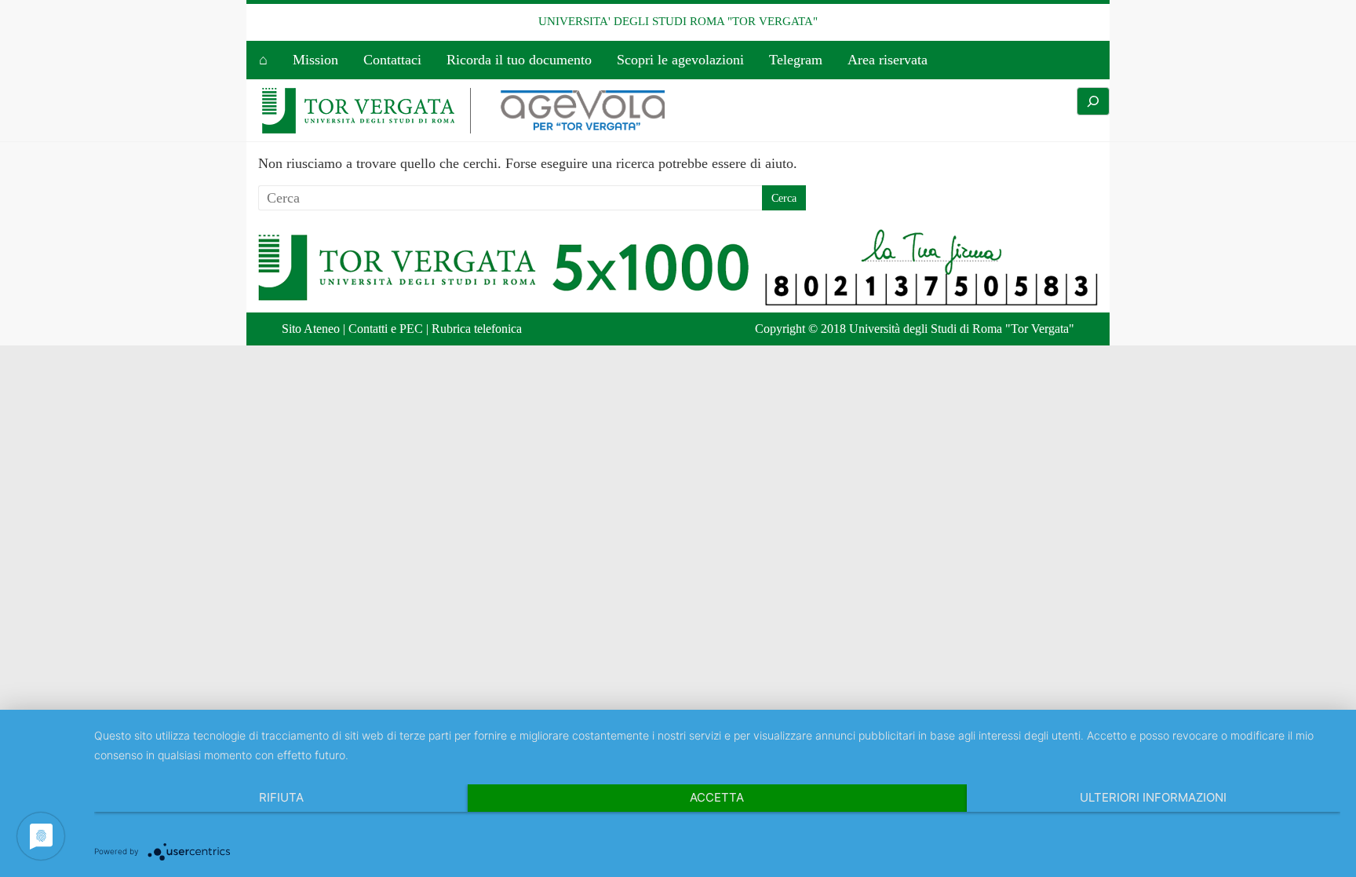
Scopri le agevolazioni (680, 60)
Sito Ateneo (311, 328)
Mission (315, 60)
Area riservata (888, 60)
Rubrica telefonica (477, 328)
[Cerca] (1093, 101)
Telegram (795, 60)
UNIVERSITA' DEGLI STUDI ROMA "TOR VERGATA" (678, 21)
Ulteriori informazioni (1153, 797)
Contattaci (392, 60)
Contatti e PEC (385, 328)
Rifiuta (281, 797)
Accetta (717, 797)
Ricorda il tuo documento (519, 60)
